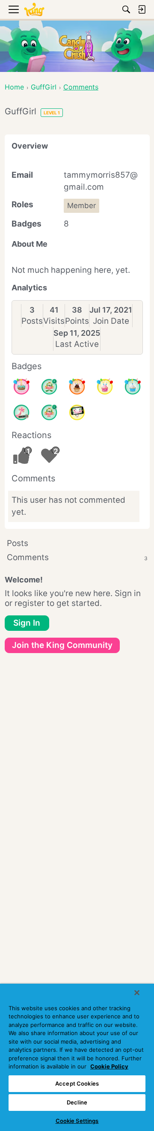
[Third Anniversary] (77, 387)
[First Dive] (49, 412)
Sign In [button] (26, 623)
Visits (54, 321)
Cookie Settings (77, 1120)
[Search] (126, 9)
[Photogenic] (77, 412)
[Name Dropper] (21, 412)
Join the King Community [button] (62, 645)
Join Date (111, 321)
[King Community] (34, 10)
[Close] (136, 992)
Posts (32, 321)
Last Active (77, 344)
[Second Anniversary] (105, 387)
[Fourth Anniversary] (21, 387)
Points (77, 321)
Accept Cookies (77, 1083)
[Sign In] (141, 9)
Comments (77, 557)
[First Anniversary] (132, 387)
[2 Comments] (49, 387)
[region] (77, 1057)
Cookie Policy (109, 1066)
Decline (77, 1102)
